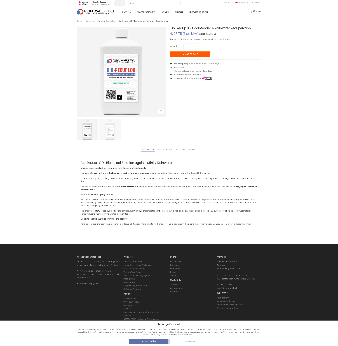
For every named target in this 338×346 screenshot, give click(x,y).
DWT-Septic (176, 261)
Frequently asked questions (171, 149)
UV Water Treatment (133, 289)
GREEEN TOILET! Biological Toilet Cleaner (141, 319)
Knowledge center (198, 12)
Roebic (173, 272)
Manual (192, 149)
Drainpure (127, 305)
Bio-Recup (175, 268)
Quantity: (174, 46)
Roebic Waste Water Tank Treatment (140, 312)
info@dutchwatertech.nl (228, 288)
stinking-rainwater (106, 21)
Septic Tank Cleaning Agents (136, 275)
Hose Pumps (129, 282)
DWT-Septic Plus (131, 302)
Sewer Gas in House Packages (137, 265)
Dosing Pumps (130, 279)
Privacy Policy (147, 332)
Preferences (189, 341)
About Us (174, 284)
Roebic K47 (128, 315)
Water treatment (146, 12)
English (241, 2)
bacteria (127, 12)
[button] (255, 12)
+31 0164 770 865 (224, 284)
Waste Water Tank (132, 272)
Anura (173, 275)
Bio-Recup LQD (130, 298)
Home (79, 21)
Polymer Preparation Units (135, 285)
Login (257, 2)
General (179, 12)
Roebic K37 (128, 308)
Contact (227, 2)
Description (148, 149)
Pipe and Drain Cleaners (134, 268)
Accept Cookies (149, 341)
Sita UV (165, 12)
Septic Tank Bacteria (132, 261)
